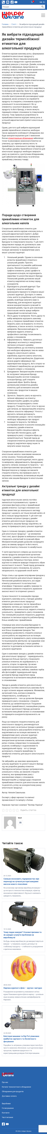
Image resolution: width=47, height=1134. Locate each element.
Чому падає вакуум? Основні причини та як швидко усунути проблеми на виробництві (22, 935)
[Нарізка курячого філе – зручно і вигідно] (23, 981)
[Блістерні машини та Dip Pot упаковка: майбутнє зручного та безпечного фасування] (23, 1029)
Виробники (6, 1104)
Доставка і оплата (9, 1096)
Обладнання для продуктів (13, 1091)
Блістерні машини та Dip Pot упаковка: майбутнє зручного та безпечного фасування (21, 1039)
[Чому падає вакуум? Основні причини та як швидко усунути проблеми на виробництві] (23, 925)
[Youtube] (15, 2)
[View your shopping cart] (32, 2)
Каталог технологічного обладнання (16, 1087)
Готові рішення (8, 1108)
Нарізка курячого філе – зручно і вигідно (22, 988)
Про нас (5, 1082)
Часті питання (7, 1117)
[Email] (20, 822)
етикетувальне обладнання (20, 138)
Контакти (5, 1113)
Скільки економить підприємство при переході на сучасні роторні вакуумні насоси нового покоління (21, 881)
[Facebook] (12, 2)
